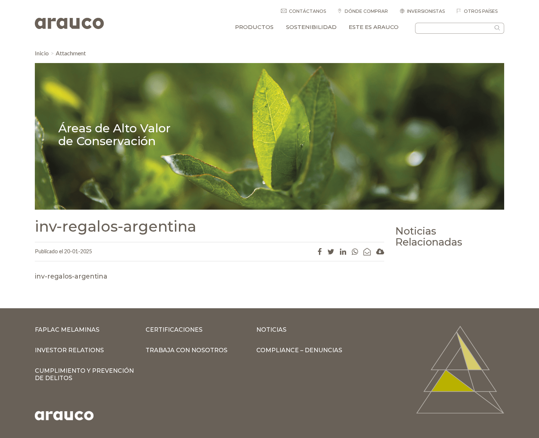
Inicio (42, 52)
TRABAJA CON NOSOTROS (186, 350)
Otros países (480, 11)
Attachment (71, 52)
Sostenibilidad (311, 26)
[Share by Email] (367, 251)
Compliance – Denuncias (299, 350)
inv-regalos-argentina (71, 276)
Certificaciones (174, 329)
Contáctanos (307, 11)
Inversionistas (426, 11)
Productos (254, 26)
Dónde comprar (366, 11)
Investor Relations (69, 350)
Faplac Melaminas (67, 329)
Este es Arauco (374, 26)
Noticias (271, 329)
